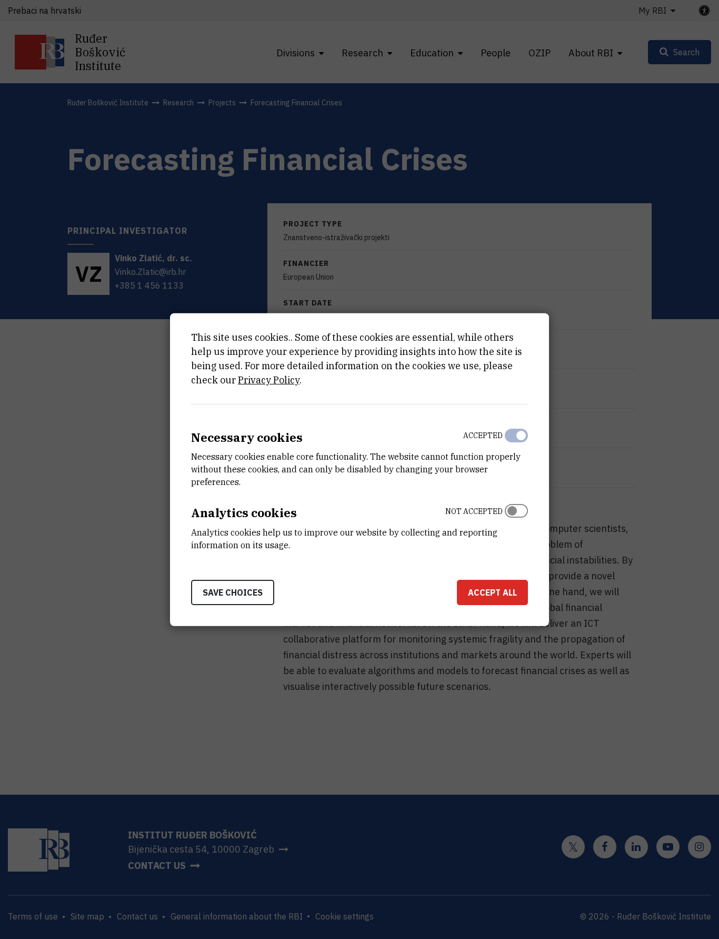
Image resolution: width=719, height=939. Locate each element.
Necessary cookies (247, 436)
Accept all (492, 592)
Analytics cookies (244, 512)
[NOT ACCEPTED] (516, 525)
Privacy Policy (268, 379)
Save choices (233, 592)
